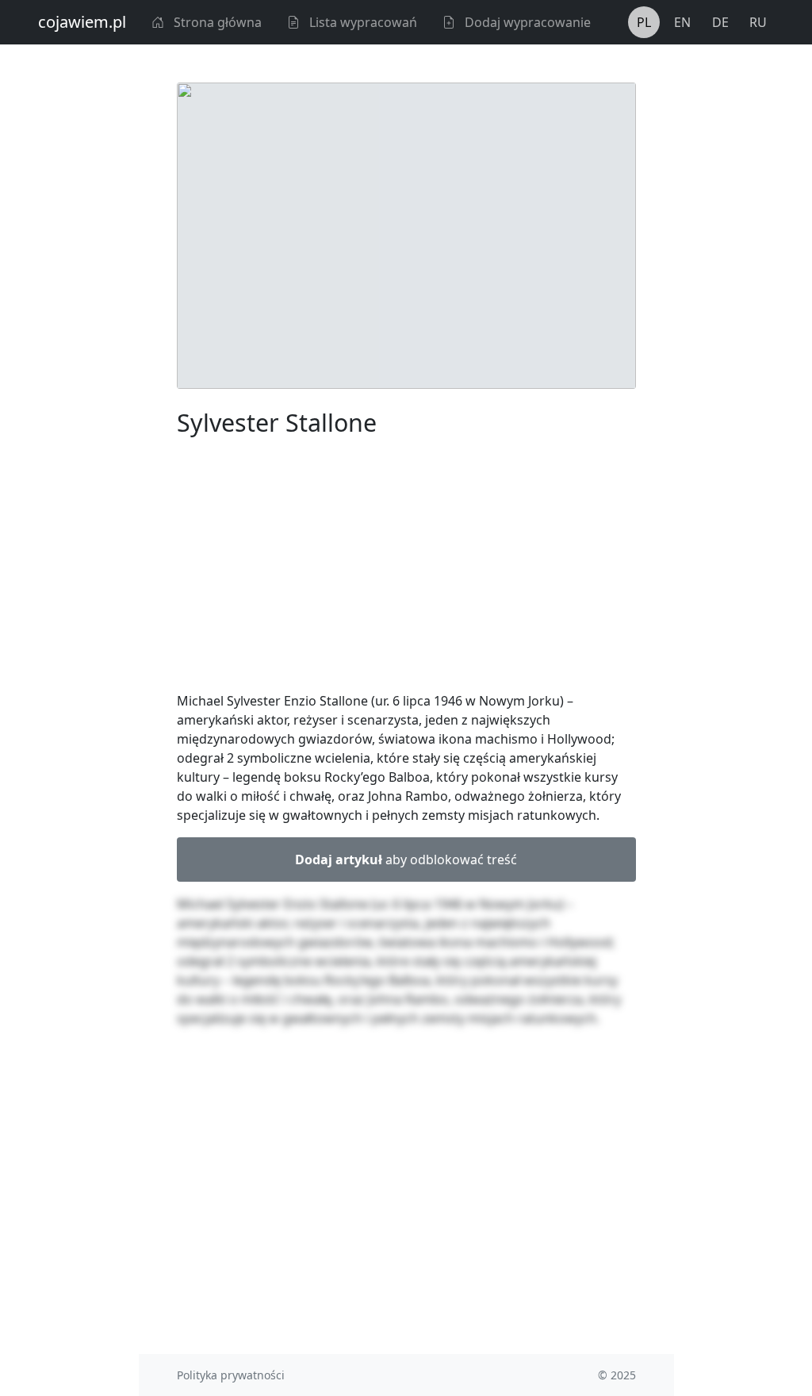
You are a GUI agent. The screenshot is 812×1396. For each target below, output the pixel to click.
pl (644, 22)
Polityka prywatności (231, 1375)
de (720, 22)
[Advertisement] (406, 567)
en (682, 22)
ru (758, 22)
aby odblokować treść (406, 859)
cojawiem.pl (82, 22)
